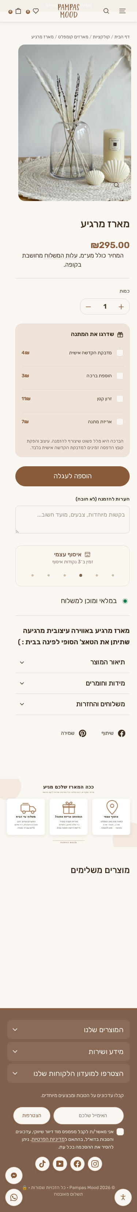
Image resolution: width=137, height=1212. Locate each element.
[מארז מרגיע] (96, 918)
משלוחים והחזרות (100, 704)
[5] (49, 575)
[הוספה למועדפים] (82, 898)
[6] (32, 575)
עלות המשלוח (60, 255)
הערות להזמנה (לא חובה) (103, 499)
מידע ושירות (105, 1051)
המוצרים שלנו (103, 1029)
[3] (81, 575)
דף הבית (122, 36)
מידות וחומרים (105, 683)
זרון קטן (67, 398)
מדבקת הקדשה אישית (67, 352)
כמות (124, 291)
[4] (65, 575)
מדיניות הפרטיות (48, 1139)
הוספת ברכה (67, 375)
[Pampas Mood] (68, 11)
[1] (113, 575)
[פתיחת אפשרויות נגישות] (123, 1197)
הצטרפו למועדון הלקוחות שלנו (78, 1073)
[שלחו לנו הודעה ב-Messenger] (14, 1175)
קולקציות (101, 36)
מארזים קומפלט (73, 36)
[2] (97, 575)
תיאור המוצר (107, 662)
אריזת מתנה (67, 421)
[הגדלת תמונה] (117, 185)
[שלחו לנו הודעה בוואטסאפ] (14, 1197)
